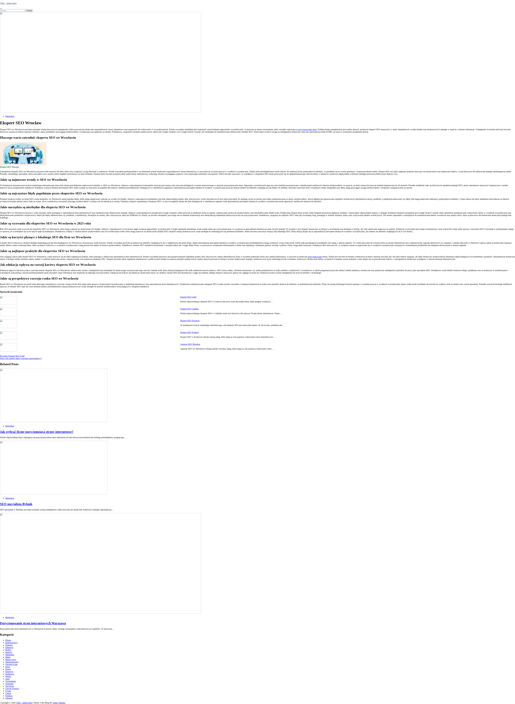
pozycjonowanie (315, 257)
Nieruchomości (11, 662)
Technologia (10, 681)
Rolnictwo (9, 674)
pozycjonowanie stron (307, 129)
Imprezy (8, 652)
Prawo (8, 669)
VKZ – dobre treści (8, 3)
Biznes (8, 640)
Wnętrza (8, 696)
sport (7, 679)
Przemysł (9, 671)
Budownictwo (11, 643)
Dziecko (8, 645)
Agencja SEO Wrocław (190, 344)
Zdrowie (9, 698)
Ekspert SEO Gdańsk (189, 309)
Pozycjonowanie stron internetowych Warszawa (33, 623)
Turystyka (9, 686)
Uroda (8, 691)
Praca (7, 667)
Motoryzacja (10, 659)
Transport (9, 684)
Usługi (8, 693)
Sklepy (8, 676)
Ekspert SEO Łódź (188, 297)
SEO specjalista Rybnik (16, 504)
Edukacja (9, 647)
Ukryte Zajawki (12, 688)
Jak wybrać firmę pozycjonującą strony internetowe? (36, 431)
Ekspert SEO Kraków (189, 332)
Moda (7, 657)
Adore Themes (59, 703)
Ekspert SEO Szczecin (189, 320)
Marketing (9, 116)
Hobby (8, 650)
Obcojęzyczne (11, 664)
